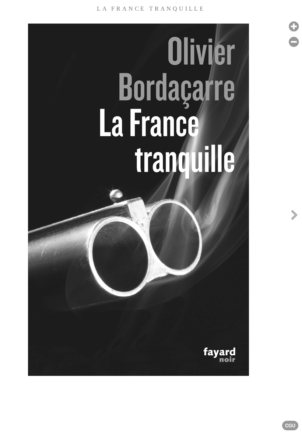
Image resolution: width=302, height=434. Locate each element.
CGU (290, 425)
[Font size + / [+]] (293, 26)
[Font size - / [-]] (293, 42)
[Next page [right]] (294, 217)
